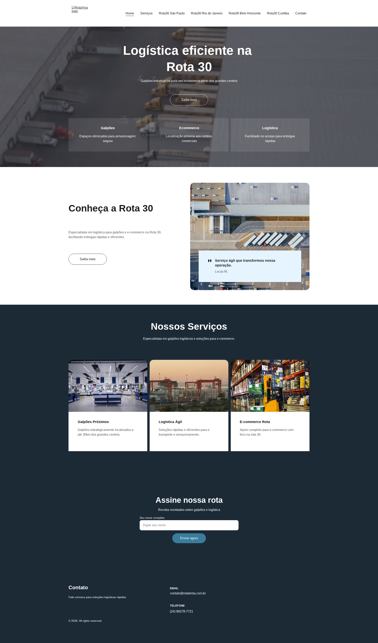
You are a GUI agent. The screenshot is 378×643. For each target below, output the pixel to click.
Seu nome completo (152, 517)
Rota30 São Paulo (172, 13)
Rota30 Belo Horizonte (245, 13)
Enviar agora (189, 538)
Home (130, 13)
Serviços (146, 13)
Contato (300, 13)
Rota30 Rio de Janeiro (206, 13)
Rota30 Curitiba (278, 13)
